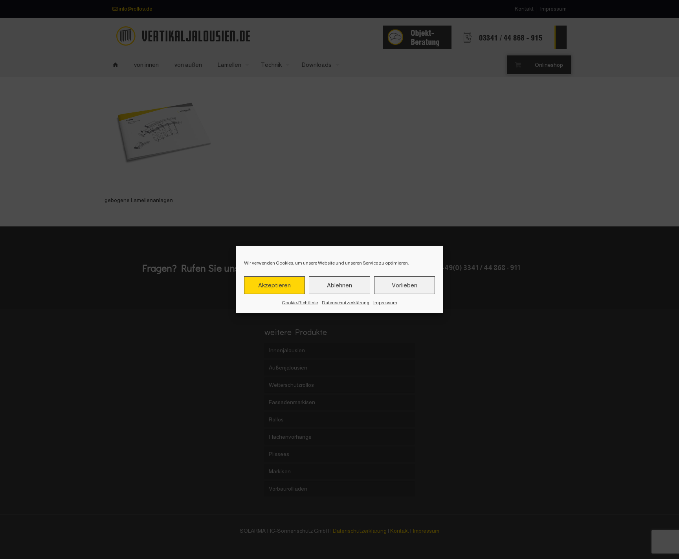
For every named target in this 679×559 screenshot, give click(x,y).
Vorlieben (404, 285)
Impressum (385, 302)
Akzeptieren (274, 285)
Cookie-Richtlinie (300, 302)
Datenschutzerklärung (345, 302)
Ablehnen (339, 285)
